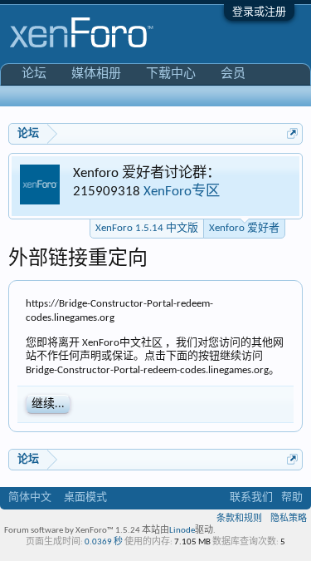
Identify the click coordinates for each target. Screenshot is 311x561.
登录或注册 (259, 12)
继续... (48, 404)
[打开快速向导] (292, 133)
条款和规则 (239, 519)
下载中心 (171, 74)
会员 (233, 74)
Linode (182, 530)
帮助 (292, 497)
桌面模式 (85, 497)
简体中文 (29, 497)
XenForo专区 (181, 192)
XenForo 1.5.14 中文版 (146, 228)
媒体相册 (96, 74)
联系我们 (251, 497)
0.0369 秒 (104, 542)
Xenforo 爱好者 (244, 228)
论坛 (34, 74)
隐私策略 (288, 519)
